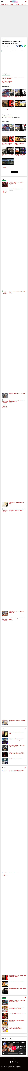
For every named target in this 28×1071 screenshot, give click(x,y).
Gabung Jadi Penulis (12, 1067)
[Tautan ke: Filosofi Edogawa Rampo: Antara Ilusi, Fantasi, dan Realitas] (5, 747)
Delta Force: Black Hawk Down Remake (7, 155)
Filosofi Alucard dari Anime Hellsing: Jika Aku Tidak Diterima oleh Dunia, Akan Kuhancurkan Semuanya (16, 753)
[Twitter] (13, 1062)
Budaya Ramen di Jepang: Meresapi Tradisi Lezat (16, 1021)
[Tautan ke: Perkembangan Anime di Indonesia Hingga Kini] (5, 613)
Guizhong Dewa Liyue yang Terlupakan (17, 720)
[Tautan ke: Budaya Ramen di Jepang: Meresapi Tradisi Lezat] (5, 1022)
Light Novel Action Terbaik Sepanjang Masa (17, 292)
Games (3, 46)
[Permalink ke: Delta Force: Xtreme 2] (20, 92)
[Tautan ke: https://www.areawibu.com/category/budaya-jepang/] (25, 997)
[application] (14, 1048)
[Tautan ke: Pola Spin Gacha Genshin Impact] (5, 238)
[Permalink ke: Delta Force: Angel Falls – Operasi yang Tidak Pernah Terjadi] (8, 103)
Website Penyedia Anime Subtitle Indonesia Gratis (16, 183)
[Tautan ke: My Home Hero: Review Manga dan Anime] (5, 504)
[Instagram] (15, 1062)
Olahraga (6, 46)
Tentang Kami (4, 1067)
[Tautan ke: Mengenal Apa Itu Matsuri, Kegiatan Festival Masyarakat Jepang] (5, 1009)
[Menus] (2, 1)
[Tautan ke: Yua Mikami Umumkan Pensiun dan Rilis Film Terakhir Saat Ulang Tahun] (5, 559)
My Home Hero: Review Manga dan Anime (16, 503)
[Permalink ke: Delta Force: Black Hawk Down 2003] (20, 103)
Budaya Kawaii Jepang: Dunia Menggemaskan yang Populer (15, 1028)
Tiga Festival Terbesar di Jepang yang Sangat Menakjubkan (17, 1001)
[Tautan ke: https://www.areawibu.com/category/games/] (25, 768)
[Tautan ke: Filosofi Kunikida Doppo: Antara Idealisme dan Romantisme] (5, 761)
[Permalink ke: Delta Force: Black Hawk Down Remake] (8, 150)
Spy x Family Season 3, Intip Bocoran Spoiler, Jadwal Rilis (17, 401)
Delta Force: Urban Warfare (6, 166)
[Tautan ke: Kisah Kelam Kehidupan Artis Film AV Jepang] (5, 668)
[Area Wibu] (14, 1)
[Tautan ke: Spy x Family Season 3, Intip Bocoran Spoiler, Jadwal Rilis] (5, 450)
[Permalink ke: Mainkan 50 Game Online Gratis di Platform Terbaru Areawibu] (20, 150)
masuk (9, 117)
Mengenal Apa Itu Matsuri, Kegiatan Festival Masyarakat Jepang (16, 1008)
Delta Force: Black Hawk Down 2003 (20, 108)
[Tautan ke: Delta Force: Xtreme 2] (5, 922)
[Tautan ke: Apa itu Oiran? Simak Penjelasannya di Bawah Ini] (5, 1016)
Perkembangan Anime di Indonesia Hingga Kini (16, 612)
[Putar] (3, 1053)
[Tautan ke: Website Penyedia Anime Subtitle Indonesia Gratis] (5, 184)
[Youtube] (18, 1062)
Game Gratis (3, 1069)
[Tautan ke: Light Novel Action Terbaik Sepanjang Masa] (5, 341)
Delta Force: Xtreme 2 (19, 77)
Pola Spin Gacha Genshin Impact (16, 188)
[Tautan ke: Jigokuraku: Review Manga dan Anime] (5, 395)
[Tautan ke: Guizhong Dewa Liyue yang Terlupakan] (5, 722)
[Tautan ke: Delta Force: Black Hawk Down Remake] (5, 990)
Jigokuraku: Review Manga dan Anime (17, 393)
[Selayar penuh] (24, 1053)
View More (14, 172)
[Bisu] (22, 1053)
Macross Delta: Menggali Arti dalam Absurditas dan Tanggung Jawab (16, 739)
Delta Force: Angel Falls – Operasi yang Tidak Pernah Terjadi (7, 82)
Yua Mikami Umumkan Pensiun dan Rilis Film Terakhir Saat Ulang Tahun (17, 509)
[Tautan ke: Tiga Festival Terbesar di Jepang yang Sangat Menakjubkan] (5, 1002)
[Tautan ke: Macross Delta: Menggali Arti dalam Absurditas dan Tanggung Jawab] (5, 741)
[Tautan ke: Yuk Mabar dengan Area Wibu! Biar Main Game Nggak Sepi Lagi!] (5, 820)
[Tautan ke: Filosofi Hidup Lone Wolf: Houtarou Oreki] (5, 734)
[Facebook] (10, 1062)
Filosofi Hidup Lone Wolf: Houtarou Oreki (16, 733)
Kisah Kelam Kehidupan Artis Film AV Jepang (17, 618)
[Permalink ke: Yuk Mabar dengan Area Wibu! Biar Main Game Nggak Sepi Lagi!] (8, 92)
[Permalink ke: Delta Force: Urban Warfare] (8, 161)
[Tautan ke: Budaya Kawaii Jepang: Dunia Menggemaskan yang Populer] (5, 1029)
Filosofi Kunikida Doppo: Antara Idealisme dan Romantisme (15, 759)
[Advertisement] (14, 21)
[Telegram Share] (22, 46)
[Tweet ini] (20, 46)
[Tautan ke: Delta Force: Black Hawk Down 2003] (5, 984)
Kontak (19, 1067)
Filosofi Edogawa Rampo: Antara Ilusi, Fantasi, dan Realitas (17, 746)
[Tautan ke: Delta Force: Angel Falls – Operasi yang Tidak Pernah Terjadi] (5, 977)
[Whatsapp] (25, 46)
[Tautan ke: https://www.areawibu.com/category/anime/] (25, 729)
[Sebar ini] (17, 46)
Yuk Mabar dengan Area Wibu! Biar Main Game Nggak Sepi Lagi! (7, 78)
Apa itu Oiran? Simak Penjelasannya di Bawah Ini (17, 1014)
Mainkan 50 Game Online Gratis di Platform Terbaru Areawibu (20, 155)
